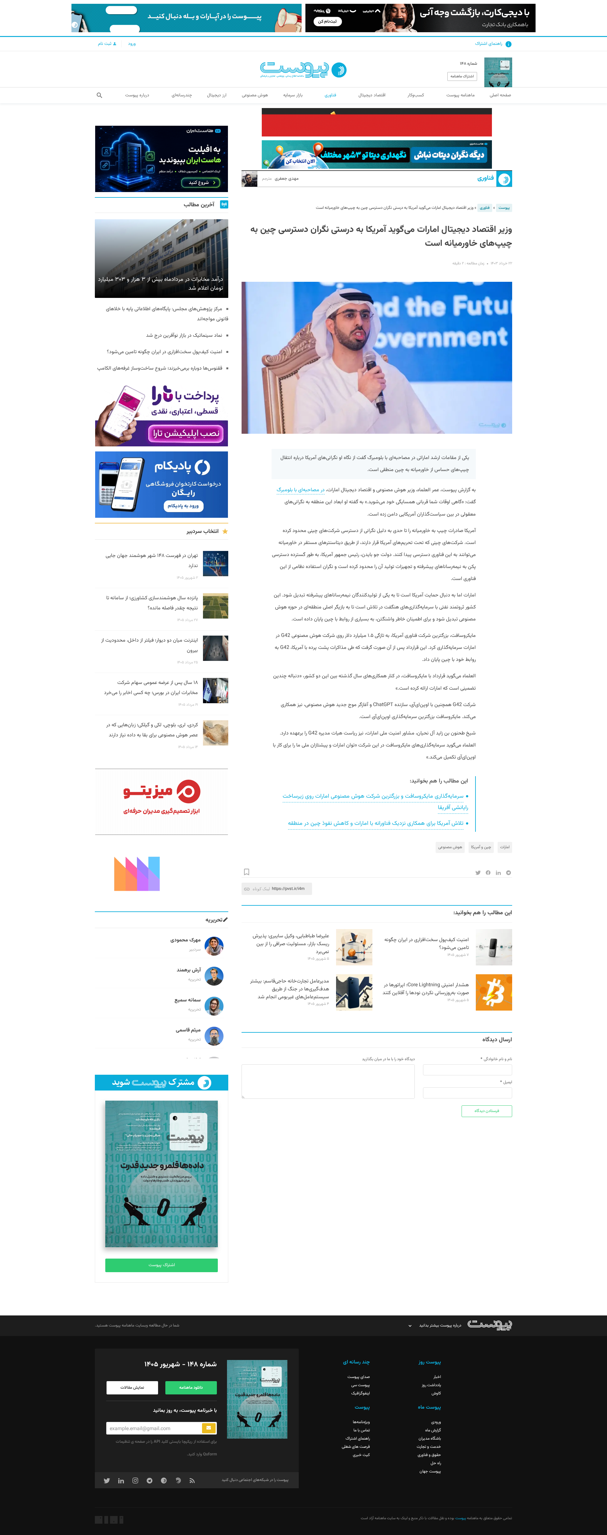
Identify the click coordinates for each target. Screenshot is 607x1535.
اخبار (437, 1377)
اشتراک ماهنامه (462, 76)
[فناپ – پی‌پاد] (161, 484)
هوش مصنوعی (450, 847)
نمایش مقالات (132, 1388)
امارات (505, 847)
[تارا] (161, 413)
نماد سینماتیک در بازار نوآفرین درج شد (184, 336)
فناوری (485, 178)
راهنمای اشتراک (488, 43)
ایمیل (507, 1082)
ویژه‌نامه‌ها (361, 1422)
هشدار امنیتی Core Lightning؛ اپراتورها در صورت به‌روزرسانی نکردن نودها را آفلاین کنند (426, 989)
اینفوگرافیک (360, 1393)
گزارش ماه (433, 1430)
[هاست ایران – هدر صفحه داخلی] (377, 154)
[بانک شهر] (377, 122)
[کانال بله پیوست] (186, 18)
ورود (132, 43)
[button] (99, 95)
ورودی (436, 1422)
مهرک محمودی (185, 940)
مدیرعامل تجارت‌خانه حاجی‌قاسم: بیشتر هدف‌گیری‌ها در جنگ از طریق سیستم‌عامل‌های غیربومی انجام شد (289, 989)
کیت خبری (361, 1455)
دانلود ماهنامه (191, 1388)
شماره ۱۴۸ (468, 64)
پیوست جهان (430, 1471)
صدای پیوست (358, 1377)
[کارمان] (161, 873)
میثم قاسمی (188, 1030)
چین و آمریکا (481, 847)
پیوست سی (360, 1385)
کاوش (436, 1393)
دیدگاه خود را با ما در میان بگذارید (388, 1059)
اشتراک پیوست (162, 1265)
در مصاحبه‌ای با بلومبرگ (301, 490)
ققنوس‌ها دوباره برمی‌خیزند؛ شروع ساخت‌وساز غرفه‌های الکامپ (159, 368)
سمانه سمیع (188, 1000)
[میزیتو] (161, 802)
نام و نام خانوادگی (498, 1059)
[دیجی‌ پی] (420, 18)
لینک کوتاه (261, 888)
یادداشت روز (431, 1385)
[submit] (209, 1428)
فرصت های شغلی (356, 1447)
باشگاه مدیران (430, 1438)
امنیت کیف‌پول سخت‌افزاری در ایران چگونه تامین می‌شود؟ (426, 944)
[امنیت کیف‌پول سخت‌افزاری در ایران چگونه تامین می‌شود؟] (494, 964)
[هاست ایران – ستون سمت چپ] (161, 159)
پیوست (504, 208)
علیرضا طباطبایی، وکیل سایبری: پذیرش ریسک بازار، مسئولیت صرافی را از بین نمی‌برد (291, 944)
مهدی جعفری (280, 178)
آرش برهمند (189, 970)
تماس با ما (361, 1430)
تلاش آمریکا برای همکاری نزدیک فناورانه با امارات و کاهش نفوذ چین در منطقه (375, 823)
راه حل (436, 1463)
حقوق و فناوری (429, 1455)
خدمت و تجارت (429, 1447)
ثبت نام (105, 43)
